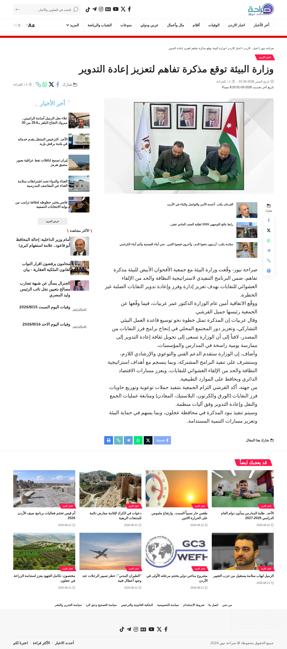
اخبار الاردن (265, 57)
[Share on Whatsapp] (45, 84)
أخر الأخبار (52, 103)
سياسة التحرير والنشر (68, 605)
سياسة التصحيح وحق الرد (101, 605)
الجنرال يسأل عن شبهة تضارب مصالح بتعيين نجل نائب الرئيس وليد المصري (45, 289)
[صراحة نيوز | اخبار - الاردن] (261, 9)
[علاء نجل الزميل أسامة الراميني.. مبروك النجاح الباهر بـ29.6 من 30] (79, 120)
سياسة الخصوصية (168, 605)
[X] (123, 9)
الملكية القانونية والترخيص (137, 605)
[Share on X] (51, 84)
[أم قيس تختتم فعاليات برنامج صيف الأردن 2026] (44, 488)
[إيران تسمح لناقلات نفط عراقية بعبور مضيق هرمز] (79, 162)
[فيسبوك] (129, 9)
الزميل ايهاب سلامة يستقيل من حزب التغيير (243, 576)
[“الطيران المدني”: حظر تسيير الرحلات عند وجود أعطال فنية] (110, 551)
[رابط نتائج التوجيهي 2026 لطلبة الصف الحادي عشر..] (246, 230)
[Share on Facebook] (58, 84)
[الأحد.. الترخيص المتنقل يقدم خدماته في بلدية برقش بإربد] (79, 141)
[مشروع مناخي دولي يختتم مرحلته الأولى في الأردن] (177, 551)
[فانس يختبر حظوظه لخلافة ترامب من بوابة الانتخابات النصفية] (79, 204)
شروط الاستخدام (193, 605)
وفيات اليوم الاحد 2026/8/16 (46, 324)
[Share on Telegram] (269, 250)
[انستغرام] (101, 9)
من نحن (227, 605)
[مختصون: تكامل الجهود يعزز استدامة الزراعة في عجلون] (44, 551)
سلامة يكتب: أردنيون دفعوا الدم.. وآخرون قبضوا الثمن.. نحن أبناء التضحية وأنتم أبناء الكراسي (176, 244)
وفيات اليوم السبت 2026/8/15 (44, 307)
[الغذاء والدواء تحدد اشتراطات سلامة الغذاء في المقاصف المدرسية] (79, 183)
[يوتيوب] (116, 9)
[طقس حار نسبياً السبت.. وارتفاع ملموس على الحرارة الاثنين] (177, 488)
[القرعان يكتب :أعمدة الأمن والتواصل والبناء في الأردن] (246, 210)
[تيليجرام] (94, 9)
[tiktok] (88, 9)
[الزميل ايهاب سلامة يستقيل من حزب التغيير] (243, 551)
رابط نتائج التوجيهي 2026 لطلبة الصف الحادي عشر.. (201, 224)
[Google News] (108, 9)
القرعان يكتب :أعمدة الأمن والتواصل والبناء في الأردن (200, 204)
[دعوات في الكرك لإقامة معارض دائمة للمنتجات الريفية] (110, 488)
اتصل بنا (213, 605)
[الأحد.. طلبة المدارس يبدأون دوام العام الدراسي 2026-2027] (243, 488)
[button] (31, 25)
